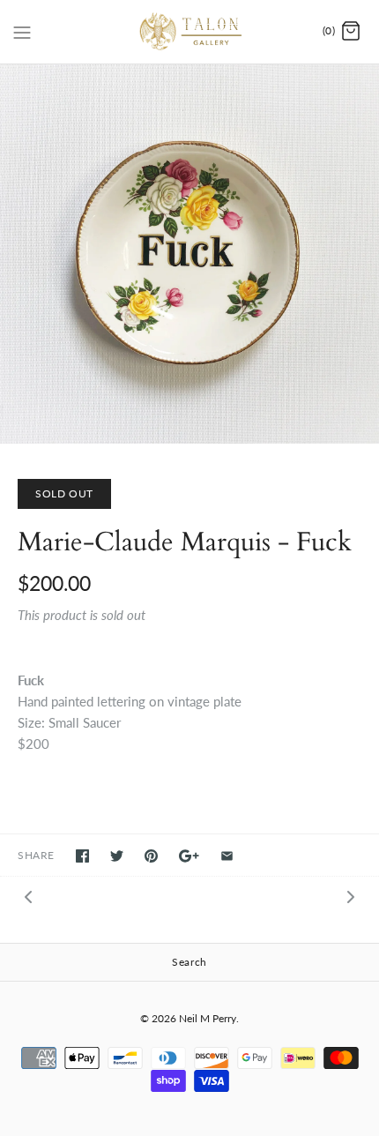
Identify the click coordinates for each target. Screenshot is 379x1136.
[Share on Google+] (189, 856)
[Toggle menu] (22, 31)
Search (189, 961)
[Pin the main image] (151, 856)
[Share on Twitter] (116, 856)
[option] (189, 254)
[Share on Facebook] (82, 856)
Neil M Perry (207, 1018)
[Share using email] (227, 856)
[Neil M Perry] (189, 32)
